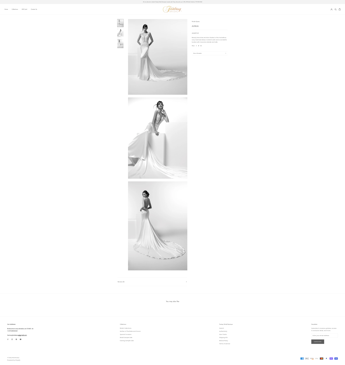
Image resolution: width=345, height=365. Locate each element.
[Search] (336, 9)
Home (6, 9)
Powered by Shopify (13, 360)
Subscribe (318, 342)
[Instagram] (12, 339)
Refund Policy (223, 341)
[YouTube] (20, 339)
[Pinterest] (201, 45)
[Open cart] (340, 9)
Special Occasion (125, 334)
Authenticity (223, 331)
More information (197, 53)
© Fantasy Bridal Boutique (13, 357)
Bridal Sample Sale (126, 337)
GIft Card (24, 9)
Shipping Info (223, 337)
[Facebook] (196, 45)
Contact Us (34, 9)
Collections (15, 9)
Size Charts (223, 334)
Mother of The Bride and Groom (130, 331)
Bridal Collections (125, 328)
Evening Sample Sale (127, 341)
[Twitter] (198, 45)
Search (221, 328)
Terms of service (224, 344)
